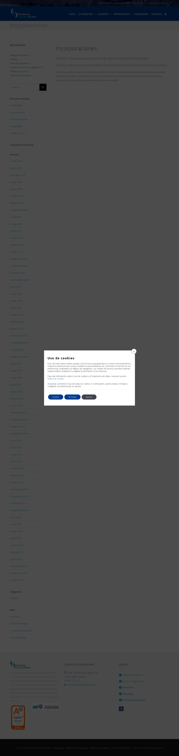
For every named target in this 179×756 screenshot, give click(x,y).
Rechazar (72, 397)
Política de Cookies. (56, 378)
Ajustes (89, 397)
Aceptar (55, 397)
